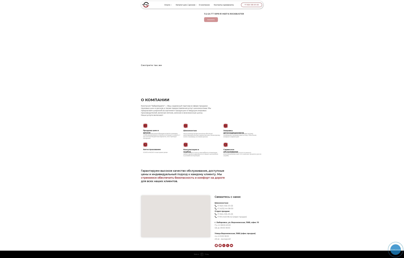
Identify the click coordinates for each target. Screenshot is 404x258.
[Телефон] (223, 245)
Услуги (167, 5)
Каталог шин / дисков (185, 5)
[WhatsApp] (216, 245)
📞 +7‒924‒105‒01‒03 (224, 206)
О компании (204, 5)
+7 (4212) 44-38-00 (225, 208)
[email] (231, 245)
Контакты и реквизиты (224, 5)
